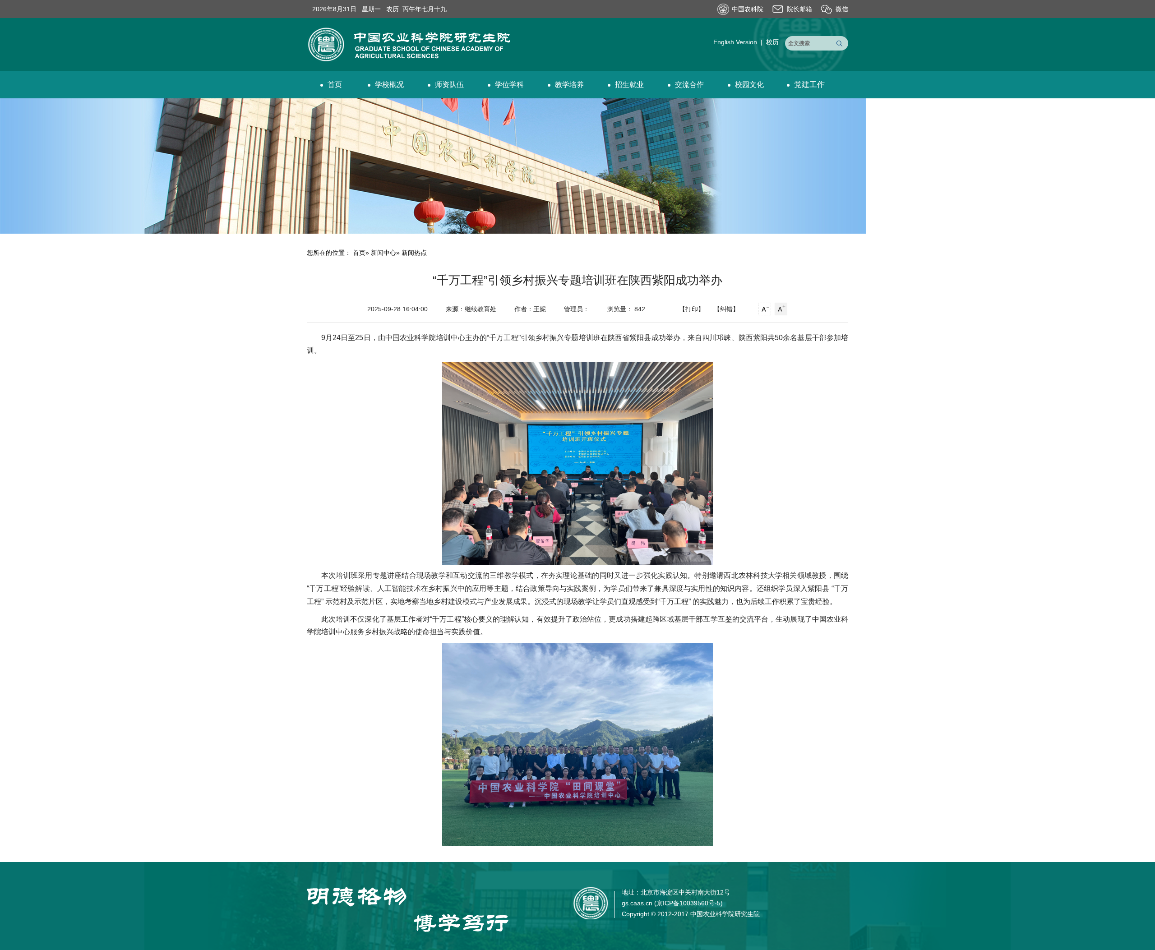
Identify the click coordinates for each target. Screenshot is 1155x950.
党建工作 (809, 84)
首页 (335, 84)
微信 (842, 9)
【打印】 (691, 309)
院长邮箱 (799, 9)
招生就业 (629, 84)
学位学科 (509, 84)
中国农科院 (747, 9)
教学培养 (569, 84)
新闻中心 (383, 252)
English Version (735, 42)
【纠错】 (726, 309)
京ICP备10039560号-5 (688, 903)
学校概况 (389, 84)
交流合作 (689, 84)
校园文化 (749, 84)
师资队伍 (449, 84)
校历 (772, 42)
